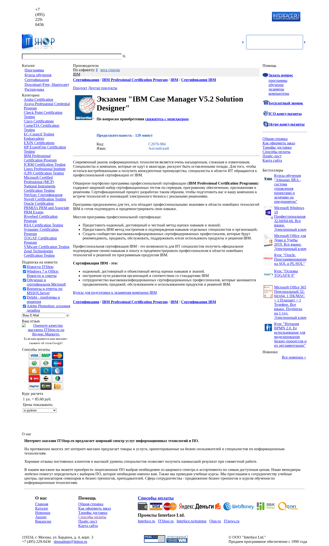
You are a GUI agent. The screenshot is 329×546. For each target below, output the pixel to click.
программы (278, 80)
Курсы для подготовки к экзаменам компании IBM (115, 292)
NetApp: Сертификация (43, 195)
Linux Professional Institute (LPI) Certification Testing (45, 171)
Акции (40, 517)
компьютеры (279, 93)
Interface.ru (146, 521)
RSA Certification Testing (43, 225)
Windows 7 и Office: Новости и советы (43, 273)
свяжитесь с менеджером (167, 119)
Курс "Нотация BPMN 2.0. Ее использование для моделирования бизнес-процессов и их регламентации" (290, 334)
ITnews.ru (231, 521)
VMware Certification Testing (46, 247)
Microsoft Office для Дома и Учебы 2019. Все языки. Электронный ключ (290, 242)
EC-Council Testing (39, 134)
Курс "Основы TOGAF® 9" (286, 273)
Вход (303, 56)
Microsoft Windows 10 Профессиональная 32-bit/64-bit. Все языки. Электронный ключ (290, 218)
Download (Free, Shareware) (47, 85)
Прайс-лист (272, 156)
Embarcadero (34, 138)
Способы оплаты (276, 152)
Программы (34, 70)
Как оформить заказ (279, 143)
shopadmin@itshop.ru (226, 17)
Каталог (41, 508)
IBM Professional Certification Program (40, 158)
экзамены (276, 89)
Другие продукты (102, 88)
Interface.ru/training (191, 521)
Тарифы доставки (277, 147)
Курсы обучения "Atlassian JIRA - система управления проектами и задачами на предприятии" (287, 188)
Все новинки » (294, 357)
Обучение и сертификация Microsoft (46, 282)
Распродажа (34, 89)
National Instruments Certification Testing (39, 188)
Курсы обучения (38, 75)
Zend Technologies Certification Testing (39, 253)
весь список (110, 70)
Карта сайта (272, 160)
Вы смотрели (134, 56)
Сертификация (37, 80)
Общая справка (275, 139)
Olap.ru (215, 521)
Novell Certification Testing (45, 199)
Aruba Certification (38, 99)
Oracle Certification (39, 203)
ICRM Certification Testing (45, 164)
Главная (41, 504)
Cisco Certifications (39, 121)
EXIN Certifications (39, 143)
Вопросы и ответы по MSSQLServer (44, 291)
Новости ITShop (40, 267)
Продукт (80, 88)
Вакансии (43, 521)
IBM (76, 74)
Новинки (42, 513)
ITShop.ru (166, 521)
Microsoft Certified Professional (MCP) (39, 179)
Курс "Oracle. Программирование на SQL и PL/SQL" (290, 259)
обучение (276, 85)
